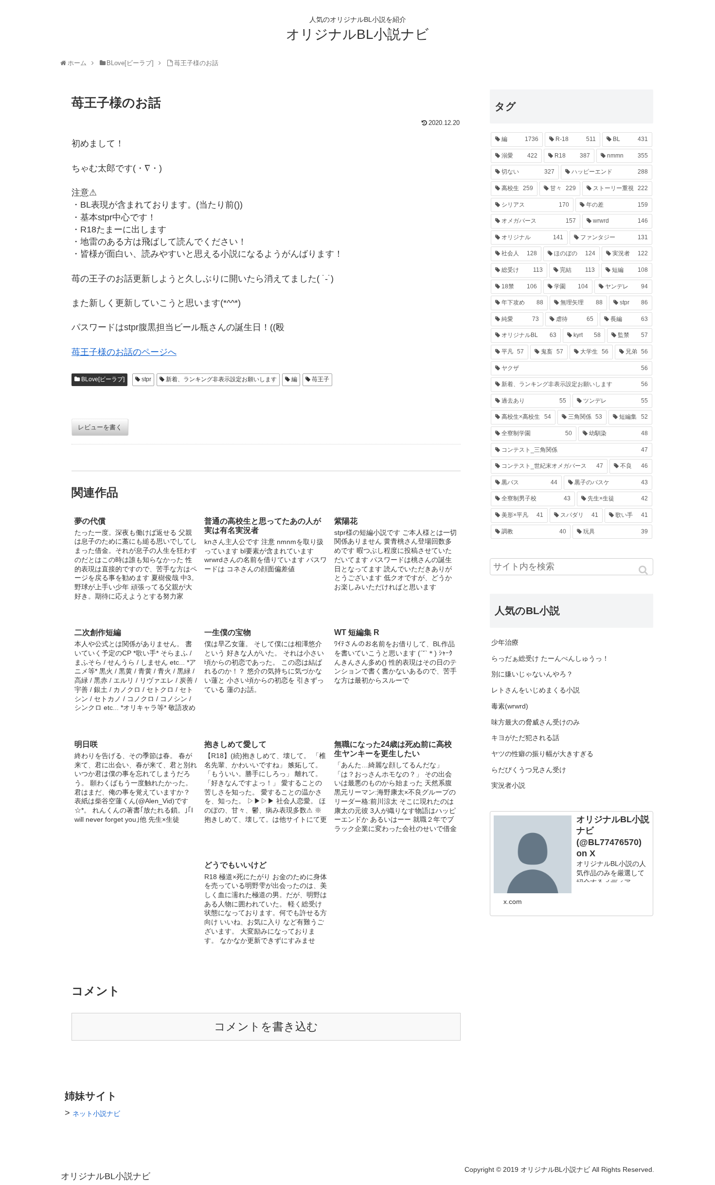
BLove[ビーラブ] (103, 379)
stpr (146, 379)
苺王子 (320, 379)
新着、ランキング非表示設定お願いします (221, 379)
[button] (644, 570)
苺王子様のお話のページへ (124, 352)
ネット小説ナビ (96, 1113)
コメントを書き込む (266, 1027)
